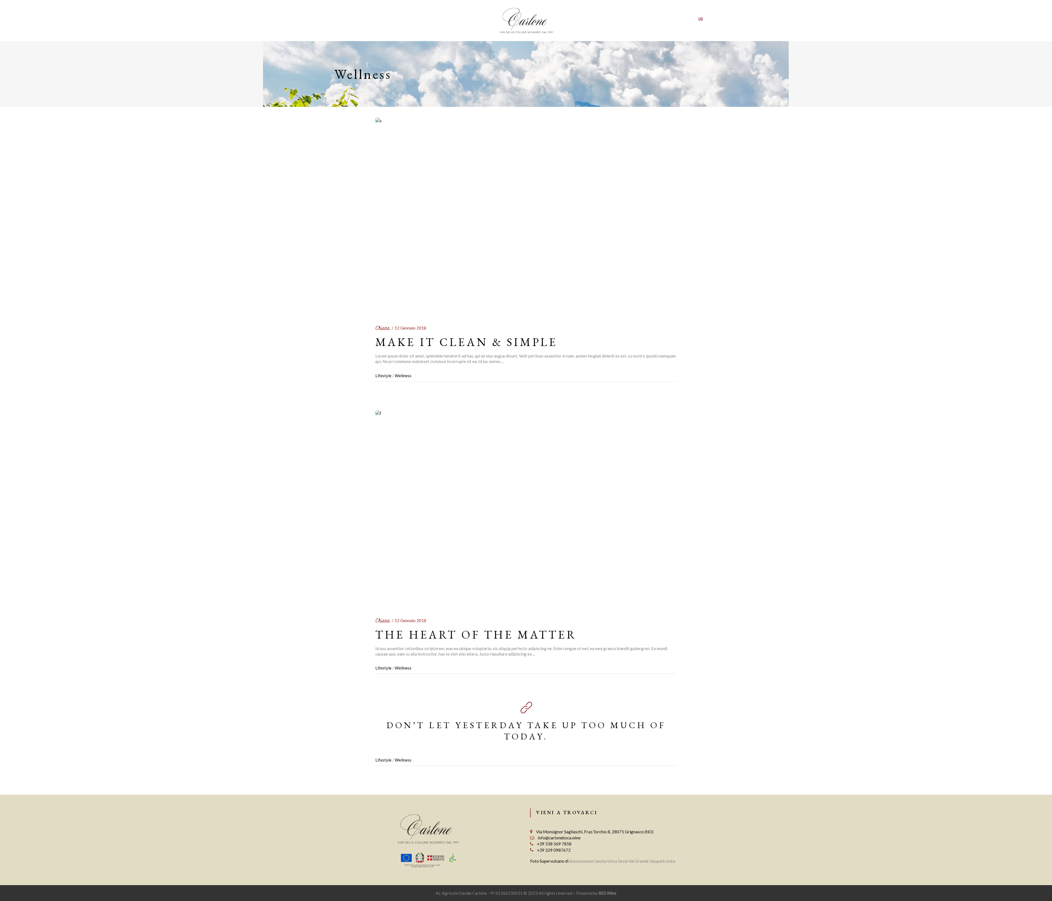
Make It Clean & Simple (466, 342)
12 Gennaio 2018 (410, 327)
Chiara (382, 328)
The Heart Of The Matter (476, 634)
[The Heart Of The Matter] (526, 508)
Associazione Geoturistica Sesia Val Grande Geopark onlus (622, 861)
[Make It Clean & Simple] (526, 215)
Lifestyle (383, 375)
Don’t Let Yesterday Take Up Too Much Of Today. (526, 730)
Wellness (403, 375)
